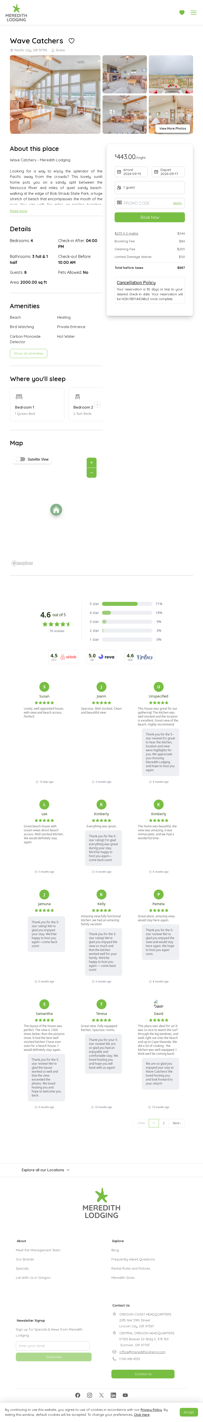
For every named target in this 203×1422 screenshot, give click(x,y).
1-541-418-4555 (129, 1359)
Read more (18, 211)
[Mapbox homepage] (22, 563)
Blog (115, 1250)
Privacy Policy (151, 1410)
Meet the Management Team (38, 1250)
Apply (177, 203)
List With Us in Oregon (33, 1278)
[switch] (21, 459)
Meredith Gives (122, 1278)
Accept (189, 1412)
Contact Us (143, 1374)
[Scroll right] (97, 405)
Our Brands (25, 1259)
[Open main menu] (194, 13)
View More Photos (172, 128)
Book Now (150, 217)
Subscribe (53, 1357)
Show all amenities (28, 353)
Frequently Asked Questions (133, 1259)
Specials (22, 1268)
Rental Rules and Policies (130, 1268)
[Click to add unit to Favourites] (71, 40)
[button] (182, 12)
